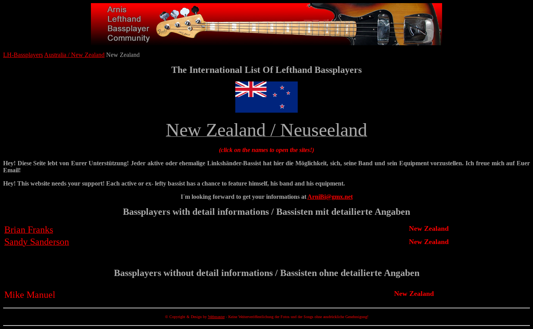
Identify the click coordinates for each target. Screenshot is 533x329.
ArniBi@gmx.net (330, 196)
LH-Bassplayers (23, 54)
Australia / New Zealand (74, 54)
